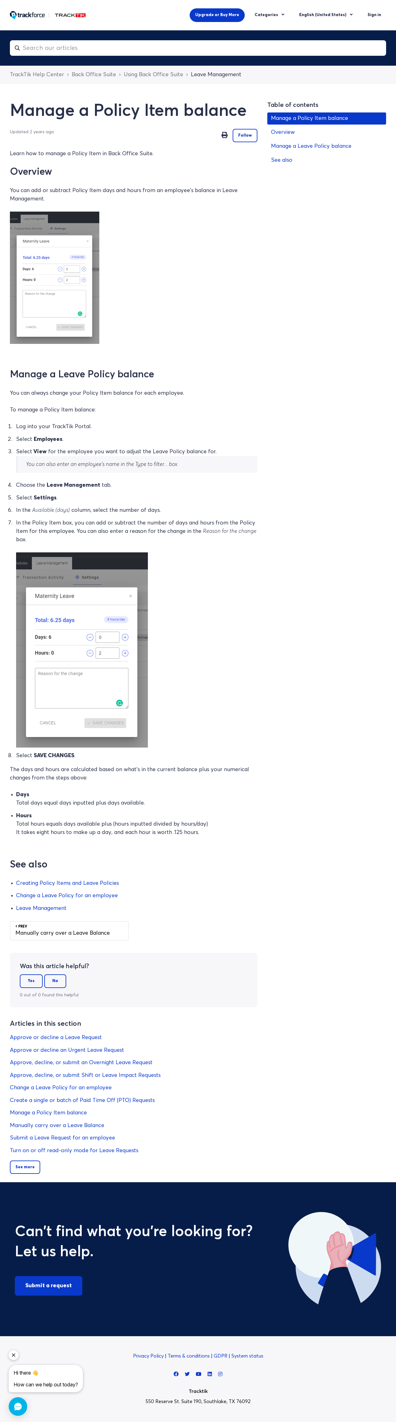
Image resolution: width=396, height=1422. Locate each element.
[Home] (48, 15)
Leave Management (216, 74)
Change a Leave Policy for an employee (67, 895)
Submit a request (48, 1285)
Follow (245, 136)
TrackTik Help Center (37, 74)
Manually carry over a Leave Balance (57, 1125)
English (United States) (323, 15)
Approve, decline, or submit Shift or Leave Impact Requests (85, 1075)
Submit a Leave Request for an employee (62, 1138)
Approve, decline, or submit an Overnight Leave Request (81, 1062)
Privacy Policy (149, 1356)
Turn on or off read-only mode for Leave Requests (74, 1150)
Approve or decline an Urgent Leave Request (67, 1050)
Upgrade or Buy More (217, 15)
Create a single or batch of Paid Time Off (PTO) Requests (82, 1100)
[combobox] (198, 48)
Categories (267, 15)
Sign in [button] (374, 15)
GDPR (221, 1356)
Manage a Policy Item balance (48, 1113)
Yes (31, 981)
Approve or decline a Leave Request (56, 1037)
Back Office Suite (94, 74)
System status (247, 1356)
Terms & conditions (189, 1356)
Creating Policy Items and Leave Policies (67, 883)
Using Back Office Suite (153, 74)
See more (25, 1167)
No (55, 981)
